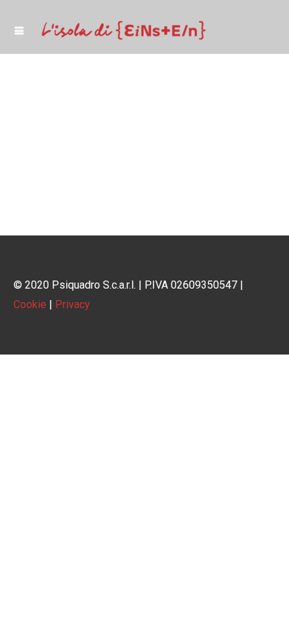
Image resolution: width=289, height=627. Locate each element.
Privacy (72, 304)
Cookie (29, 304)
